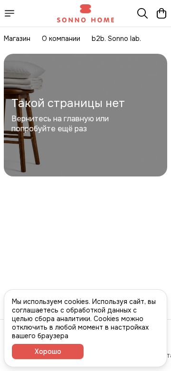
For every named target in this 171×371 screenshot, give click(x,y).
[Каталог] (9, 13)
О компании (61, 38)
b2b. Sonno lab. (116, 38)
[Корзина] (161, 13)
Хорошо (48, 351)
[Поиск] (142, 13)
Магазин (17, 38)
